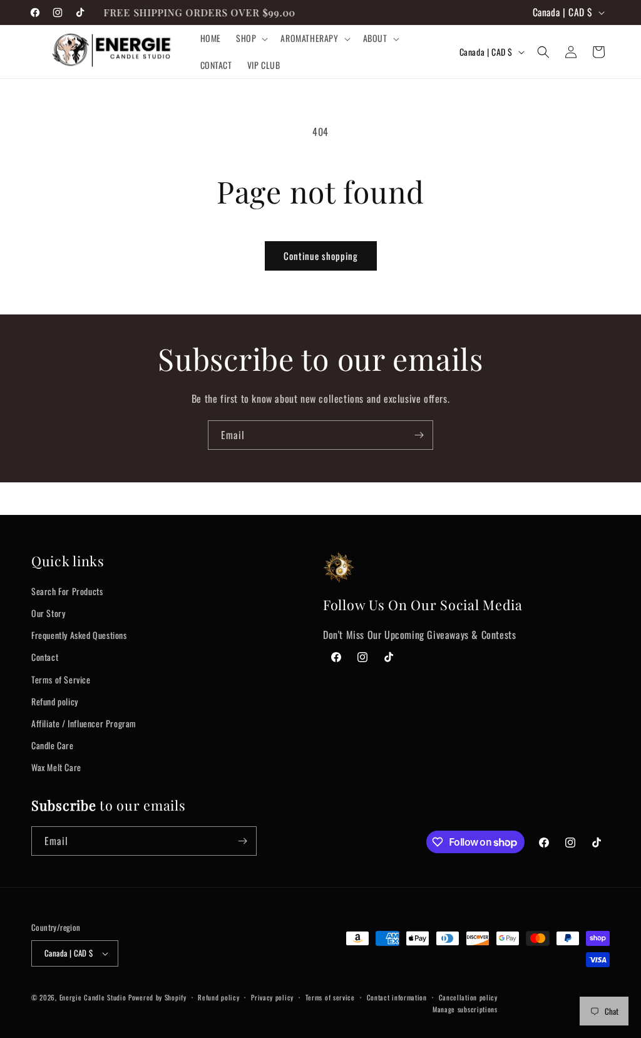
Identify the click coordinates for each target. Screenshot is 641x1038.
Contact (44, 656)
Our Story (48, 613)
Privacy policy (272, 997)
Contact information (397, 997)
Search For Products (67, 591)
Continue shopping (321, 255)
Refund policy (54, 701)
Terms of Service (61, 679)
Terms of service (330, 997)
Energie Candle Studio (92, 997)
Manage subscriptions (465, 1009)
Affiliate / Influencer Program (83, 723)
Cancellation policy (468, 997)
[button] (250, 38)
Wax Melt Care (56, 767)
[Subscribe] (419, 435)
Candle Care (52, 745)
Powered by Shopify (157, 997)
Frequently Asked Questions (79, 634)
